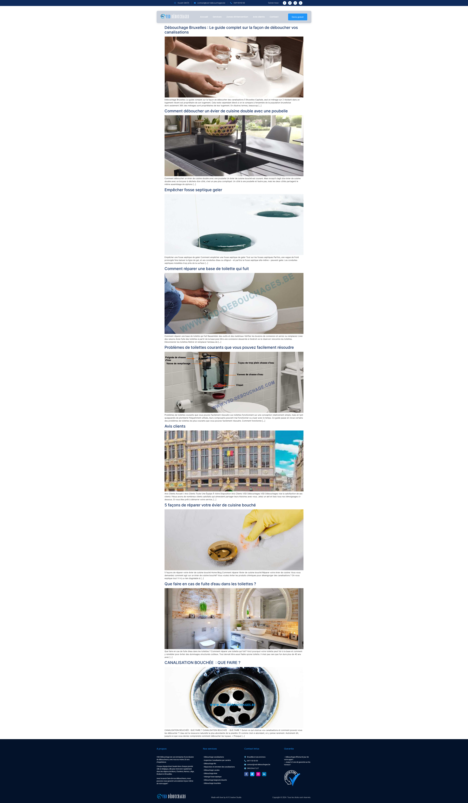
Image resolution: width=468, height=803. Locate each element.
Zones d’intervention (237, 16)
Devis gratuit (298, 17)
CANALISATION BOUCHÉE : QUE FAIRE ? (202, 662)
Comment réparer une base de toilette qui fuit (207, 268)
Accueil (204, 16)
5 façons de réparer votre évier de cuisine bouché (210, 505)
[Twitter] (290, 3)
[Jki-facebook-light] (284, 3)
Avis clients (259, 16)
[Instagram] (295, 3)
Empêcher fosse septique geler (193, 189)
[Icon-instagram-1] (258, 774)
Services (217, 16)
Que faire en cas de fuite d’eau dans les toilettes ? (210, 583)
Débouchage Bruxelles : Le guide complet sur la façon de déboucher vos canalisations (231, 29)
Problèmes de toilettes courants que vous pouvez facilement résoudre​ (229, 347)
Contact (274, 16)
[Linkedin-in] (300, 3)
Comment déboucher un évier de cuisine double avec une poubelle (226, 111)
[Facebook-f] (246, 774)
